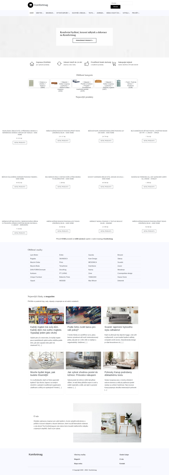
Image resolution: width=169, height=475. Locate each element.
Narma (90, 270)
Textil (91, 13)
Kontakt (122, 463)
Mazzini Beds (35, 266)
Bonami (120, 255)
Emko (61, 255)
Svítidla (126, 13)
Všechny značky (79, 455)
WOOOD (62, 280)
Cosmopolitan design (125, 273)
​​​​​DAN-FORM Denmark (37, 270)
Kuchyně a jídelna (78, 13)
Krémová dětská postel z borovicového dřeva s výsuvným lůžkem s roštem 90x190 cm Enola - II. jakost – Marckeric (20, 223)
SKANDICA (63, 258)
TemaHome (63, 266)
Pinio (61, 262)
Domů (32, 13)
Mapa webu (78, 463)
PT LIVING (63, 273)
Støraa (120, 258)
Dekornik (121, 280)
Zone (90, 273)
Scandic (120, 262)
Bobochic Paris (64, 277)
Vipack (32, 280)
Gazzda (91, 255)
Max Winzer (92, 280)
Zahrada (100, 13)
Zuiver (120, 266)
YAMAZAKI (92, 277)
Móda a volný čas (113, 13)
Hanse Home (122, 277)
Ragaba (33, 258)
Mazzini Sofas (35, 262)
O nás (122, 459)
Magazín (77, 459)
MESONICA (92, 262)
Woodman (121, 270)
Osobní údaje (124, 455)
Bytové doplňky (62, 13)
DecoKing (62, 270)
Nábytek (39, 13)
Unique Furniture (36, 277)
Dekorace (49, 13)
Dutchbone (92, 266)
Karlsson (33, 273)
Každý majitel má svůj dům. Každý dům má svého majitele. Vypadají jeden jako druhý (46, 330)
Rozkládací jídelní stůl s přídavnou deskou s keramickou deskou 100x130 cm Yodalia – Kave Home (19, 132)
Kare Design (92, 258)
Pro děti (135, 13)
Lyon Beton (34, 255)
